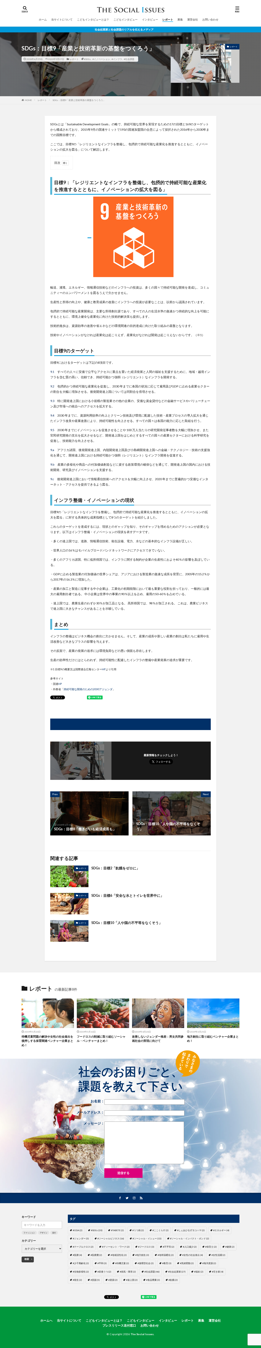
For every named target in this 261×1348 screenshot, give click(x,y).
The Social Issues (142, 1334)
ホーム (43, 19)
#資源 (113, 1279)
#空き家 (217, 1271)
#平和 (102, 1263)
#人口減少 (190, 1246)
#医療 (77, 1255)
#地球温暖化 (166, 1255)
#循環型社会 (146, 1263)
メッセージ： (94, 1123)
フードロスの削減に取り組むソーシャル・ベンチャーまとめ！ (101, 1039)
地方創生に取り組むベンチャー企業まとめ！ (213, 1039)
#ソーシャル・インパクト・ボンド (189, 1238)
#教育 (166, 1263)
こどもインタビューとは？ (93, 19)
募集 (180, 19)
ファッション (29, 1232)
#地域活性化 (119, 1255)
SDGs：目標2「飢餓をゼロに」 (115, 868)
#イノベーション (101, 59)
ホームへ (46, 1320)
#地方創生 (142, 1255)
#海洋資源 (209, 1263)
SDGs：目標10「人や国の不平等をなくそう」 (126, 923)
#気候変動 (187, 1263)
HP (104, 669)
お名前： (97, 1101)
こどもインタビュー (125, 19)
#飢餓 (173, 1279)
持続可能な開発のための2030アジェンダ (88, 689)
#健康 (229, 1246)
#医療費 (96, 1255)
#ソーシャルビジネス (110, 1238)
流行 (54, 1232)
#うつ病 (138, 1230)
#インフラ (117, 59)
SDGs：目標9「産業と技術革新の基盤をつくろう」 (79, 100)
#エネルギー (221, 1230)
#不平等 (168, 1246)
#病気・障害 (128, 1271)
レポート (167, 19)
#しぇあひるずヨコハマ (191, 1230)
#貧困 (95, 1279)
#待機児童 (122, 1263)
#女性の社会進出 (192, 1255)
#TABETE (117, 1230)
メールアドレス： (90, 1112)
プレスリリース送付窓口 (119, 1325)
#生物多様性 (81, 1271)
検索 (26, 1259)
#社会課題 (129, 59)
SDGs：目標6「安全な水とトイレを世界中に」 (127, 895)
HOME (28, 100)
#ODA (77, 1230)
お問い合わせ (210, 19)
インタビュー (150, 19)
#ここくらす (160, 1230)
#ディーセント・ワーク (116, 1246)
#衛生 (77, 1279)
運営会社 (192, 19)
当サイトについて (62, 19)
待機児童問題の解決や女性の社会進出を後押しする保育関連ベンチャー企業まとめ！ (47, 1041)
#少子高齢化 (81, 1263)
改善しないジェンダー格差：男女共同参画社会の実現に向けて (158, 1039)
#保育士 (211, 1246)
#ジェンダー (81, 1238)
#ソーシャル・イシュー (147, 1238)
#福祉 (198, 1271)
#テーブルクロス (83, 1246)
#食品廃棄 (153, 1279)
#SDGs (87, 59)
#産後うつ (104, 1271)
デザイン (43, 1232)
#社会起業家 (177, 1271)
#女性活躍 (218, 1255)
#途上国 (132, 1279)
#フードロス (146, 1246)
